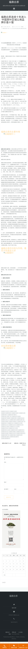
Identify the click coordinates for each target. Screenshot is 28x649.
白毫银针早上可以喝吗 (14, 426)
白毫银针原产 (4, 414)
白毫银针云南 (22, 413)
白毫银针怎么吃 (12, 424)
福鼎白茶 (14, 2)
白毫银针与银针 (15, 413)
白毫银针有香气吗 (5, 435)
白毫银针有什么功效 (5, 430)
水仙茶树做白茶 (8, 346)
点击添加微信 (5, 509)
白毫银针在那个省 (21, 421)
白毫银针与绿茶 (13, 411)
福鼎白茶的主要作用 (10, 132)
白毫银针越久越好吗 (14, 436)
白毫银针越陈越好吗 (5, 438)
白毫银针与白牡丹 (5, 411)
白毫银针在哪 (13, 419)
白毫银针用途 (13, 435)
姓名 (5, 482)
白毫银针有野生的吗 (20, 433)
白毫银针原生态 (20, 418)
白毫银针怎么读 (19, 424)
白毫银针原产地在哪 (16, 416)
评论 (5, 462)
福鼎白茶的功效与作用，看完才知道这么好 (13, 249)
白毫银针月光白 (4, 428)
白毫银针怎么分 (4, 424)
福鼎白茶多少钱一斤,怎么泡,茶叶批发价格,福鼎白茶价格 (14, 28)
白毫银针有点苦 (12, 433)
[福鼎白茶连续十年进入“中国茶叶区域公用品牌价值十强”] (4, 32)
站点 (15, 489)
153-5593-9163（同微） (19, 26)
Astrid (21, 637)
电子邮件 (6, 489)
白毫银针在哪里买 (13, 421)
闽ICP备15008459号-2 (5, 642)
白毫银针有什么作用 (13, 428)
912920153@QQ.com (14, 615)
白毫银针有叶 (21, 430)
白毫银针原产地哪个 (12, 414)
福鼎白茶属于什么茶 (6, 443)
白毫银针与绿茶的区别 (6, 413)
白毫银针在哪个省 (20, 419)
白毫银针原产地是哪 (5, 418)
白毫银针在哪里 (4, 421)
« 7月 (4, 575)
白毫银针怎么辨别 (5, 426)
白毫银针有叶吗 (4, 431)
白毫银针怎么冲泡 (18, 423)
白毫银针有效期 (4, 433)
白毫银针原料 (14, 418)
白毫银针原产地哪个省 (6, 416)
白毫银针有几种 (14, 430)
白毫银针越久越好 (5, 436)
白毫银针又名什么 (5, 419)
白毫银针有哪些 (12, 431)
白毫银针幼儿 (4, 423)
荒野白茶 (14, 632)
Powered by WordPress (9, 637)
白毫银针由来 (19, 435)
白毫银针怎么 (11, 423)
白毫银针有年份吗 (20, 431)
